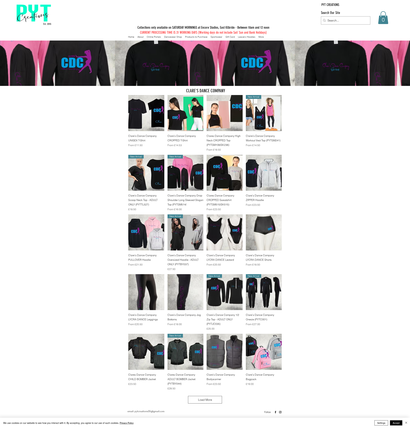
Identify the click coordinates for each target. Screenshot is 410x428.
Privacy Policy (127, 422)
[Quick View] (146, 113)
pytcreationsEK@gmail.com (149, 411)
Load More (205, 400)
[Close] (406, 422)
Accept (396, 422)
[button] (383, 17)
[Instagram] (280, 412)
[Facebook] (275, 412)
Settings (381, 422)
